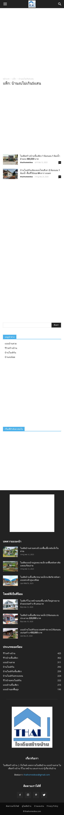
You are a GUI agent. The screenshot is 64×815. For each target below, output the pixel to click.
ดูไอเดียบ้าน (26, 806)
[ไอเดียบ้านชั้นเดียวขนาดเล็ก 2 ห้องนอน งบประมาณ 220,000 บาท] (10, 619)
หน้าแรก (6, 79)
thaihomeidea (26, 162)
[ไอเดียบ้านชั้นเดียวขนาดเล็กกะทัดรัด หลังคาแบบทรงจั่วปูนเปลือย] (10, 581)
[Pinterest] (36, 795)
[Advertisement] (32, 42)
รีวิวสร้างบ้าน (11, 348)
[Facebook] (20, 795)
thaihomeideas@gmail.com (37, 774)
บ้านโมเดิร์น (10, 352)
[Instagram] (28, 795)
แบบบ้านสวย (11, 343)
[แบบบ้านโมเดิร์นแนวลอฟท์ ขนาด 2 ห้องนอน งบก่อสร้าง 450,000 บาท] (10, 633)
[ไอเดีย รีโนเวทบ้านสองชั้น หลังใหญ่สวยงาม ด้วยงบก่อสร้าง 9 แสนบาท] (10, 604)
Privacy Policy (52, 806)
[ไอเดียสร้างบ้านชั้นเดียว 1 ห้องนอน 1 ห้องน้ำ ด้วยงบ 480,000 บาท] (10, 159)
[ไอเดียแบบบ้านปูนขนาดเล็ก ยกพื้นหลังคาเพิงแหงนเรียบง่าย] (10, 566)
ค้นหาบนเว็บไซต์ (12, 806)
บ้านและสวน (39, 806)
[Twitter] (44, 795)
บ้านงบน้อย (10, 357)
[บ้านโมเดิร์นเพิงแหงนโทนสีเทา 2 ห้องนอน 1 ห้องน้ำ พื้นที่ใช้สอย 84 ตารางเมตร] (10, 174)
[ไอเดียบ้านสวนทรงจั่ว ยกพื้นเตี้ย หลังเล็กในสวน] (10, 552)
